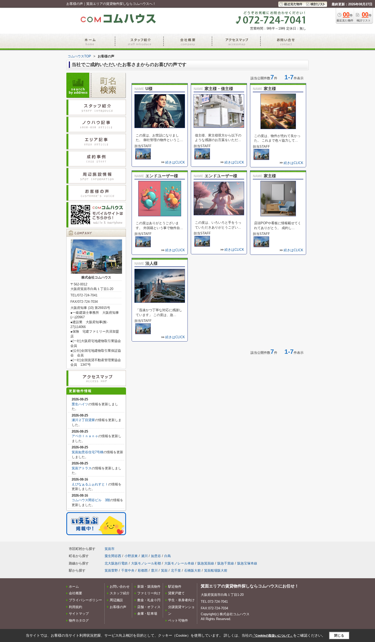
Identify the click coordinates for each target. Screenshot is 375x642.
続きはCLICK (175, 162)
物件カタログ (79, 620)
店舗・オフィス (148, 607)
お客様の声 (118, 607)
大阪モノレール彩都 (146, 563)
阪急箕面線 (205, 563)
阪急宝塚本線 (247, 563)
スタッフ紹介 (120, 593)
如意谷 (156, 556)
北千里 (176, 570)
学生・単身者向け (181, 600)
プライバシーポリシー (85, 600)
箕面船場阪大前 (215, 570)
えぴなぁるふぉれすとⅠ (90, 484)
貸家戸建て (176, 593)
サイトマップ (79, 613)
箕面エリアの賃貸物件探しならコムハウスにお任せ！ (250, 586)
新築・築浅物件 (148, 586)
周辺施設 (116, 600)
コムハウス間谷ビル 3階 (91, 500)
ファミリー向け (148, 593)
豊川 (154, 570)
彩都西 (143, 570)
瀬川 (144, 556)
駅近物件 (174, 586)
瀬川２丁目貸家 (83, 420)
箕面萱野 (111, 570)
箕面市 (110, 549)
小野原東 (131, 556)
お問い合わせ (120, 586)
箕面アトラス (82, 468)
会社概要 (75, 593)
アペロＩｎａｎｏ (85, 436)
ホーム (74, 586)
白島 (167, 556)
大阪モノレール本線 (179, 563)
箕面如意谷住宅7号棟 (87, 452)
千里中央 (127, 570)
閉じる (339, 635)
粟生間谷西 (113, 556)
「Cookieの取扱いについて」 (272, 635)
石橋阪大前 (192, 570)
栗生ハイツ (80, 404)
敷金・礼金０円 (148, 600)
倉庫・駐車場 (147, 613)
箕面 (164, 570)
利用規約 (75, 607)
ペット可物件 (178, 620)
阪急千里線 (225, 563)
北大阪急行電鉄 (116, 563)
